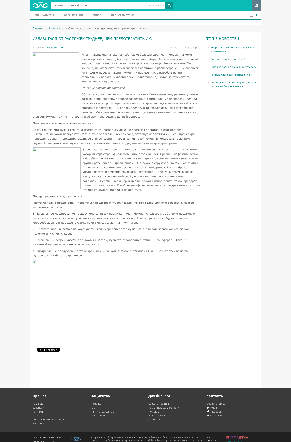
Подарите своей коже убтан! (227, 59)
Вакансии (38, 407)
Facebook (215, 411)
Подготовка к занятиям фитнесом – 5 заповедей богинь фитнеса (233, 84)
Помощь (96, 403)
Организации (73, 15)
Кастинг (95, 407)
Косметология (55, 47)
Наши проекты (41, 423)
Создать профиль (159, 403)
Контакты (38, 411)
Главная (38, 28)
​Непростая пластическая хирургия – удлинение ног (232, 49)
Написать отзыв (122, 15)
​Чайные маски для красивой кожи (231, 74)
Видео (97, 15)
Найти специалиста (102, 411)
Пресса (37, 415)
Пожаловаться (99, 415)
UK (251, 15)
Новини (54, 28)
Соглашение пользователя (49, 419)
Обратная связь (215, 403)
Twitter (213, 407)
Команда (38, 403)
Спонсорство (156, 419)
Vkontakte (215, 415)
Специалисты (44, 15)
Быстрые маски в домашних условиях (233, 66)
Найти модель (156, 415)
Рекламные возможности (163, 407)
